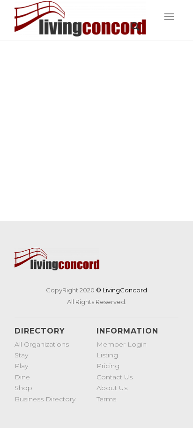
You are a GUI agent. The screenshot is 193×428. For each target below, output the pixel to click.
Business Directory (45, 399)
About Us (111, 388)
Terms (106, 399)
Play (21, 366)
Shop (23, 388)
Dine (22, 377)
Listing (107, 355)
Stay (21, 355)
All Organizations (42, 344)
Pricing (107, 366)
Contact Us (114, 377)
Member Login (121, 344)
